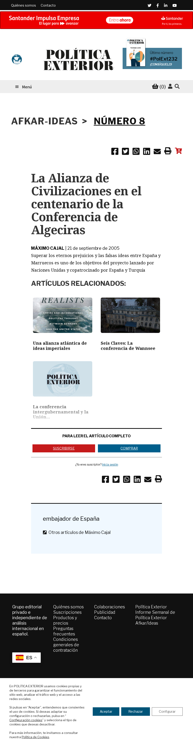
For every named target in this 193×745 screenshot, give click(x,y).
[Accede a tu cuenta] (170, 86)
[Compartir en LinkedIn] (146, 152)
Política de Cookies (35, 737)
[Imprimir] (167, 151)
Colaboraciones (109, 606)
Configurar (167, 711)
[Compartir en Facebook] (114, 152)
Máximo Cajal (47, 248)
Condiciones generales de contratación (66, 645)
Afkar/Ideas (146, 623)
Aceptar (106, 711)
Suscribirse (64, 448)
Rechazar (135, 711)
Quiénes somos (23, 5)
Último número (161, 53)
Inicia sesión (110, 464)
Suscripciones (67, 612)
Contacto (48, 5)
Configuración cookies (25, 720)
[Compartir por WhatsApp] (136, 152)
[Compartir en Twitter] (125, 152)
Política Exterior (151, 606)
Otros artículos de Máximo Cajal (79, 532)
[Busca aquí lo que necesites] (177, 86)
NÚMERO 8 (119, 121)
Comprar (129, 448)
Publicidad (104, 612)
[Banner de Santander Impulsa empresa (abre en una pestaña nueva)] (96, 20)
